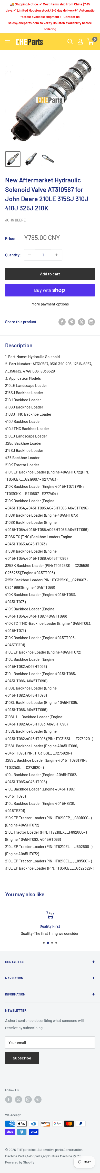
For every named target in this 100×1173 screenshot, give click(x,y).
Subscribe (22, 1057)
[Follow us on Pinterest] (38, 1099)
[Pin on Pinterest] (71, 321)
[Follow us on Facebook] (8, 1099)
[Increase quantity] (56, 254)
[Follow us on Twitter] (18, 1099)
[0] (90, 42)
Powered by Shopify (19, 1162)
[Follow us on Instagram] (28, 1099)
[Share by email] (91, 321)
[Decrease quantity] (29, 254)
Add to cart (50, 273)
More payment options (50, 304)
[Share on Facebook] (62, 321)
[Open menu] (7, 42)
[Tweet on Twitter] (81, 321)
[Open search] (70, 41)
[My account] (80, 41)
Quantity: (13, 255)
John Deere (15, 220)
